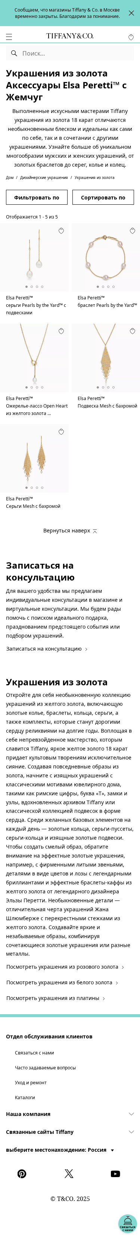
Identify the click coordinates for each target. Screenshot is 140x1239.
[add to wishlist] (61, 230)
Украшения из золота (95, 177)
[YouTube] (117, 1173)
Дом (9, 177)
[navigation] (9, 37)
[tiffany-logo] (70, 37)
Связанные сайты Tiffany (40, 1131)
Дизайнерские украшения (44, 177)
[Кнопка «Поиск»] (14, 52)
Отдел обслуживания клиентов (49, 1036)
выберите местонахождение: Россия (57, 1149)
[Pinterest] (23, 1173)
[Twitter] (70, 1173)
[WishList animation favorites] (131, 37)
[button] (9, 37)
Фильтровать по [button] (36, 197)
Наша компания (28, 1113)
